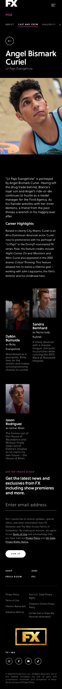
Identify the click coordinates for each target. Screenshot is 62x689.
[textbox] (31, 506)
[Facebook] (18, 661)
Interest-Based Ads (16, 606)
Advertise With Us (15, 612)
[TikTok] (38, 661)
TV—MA (10, 653)
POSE (9, 15)
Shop (9, 571)
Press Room (14, 577)
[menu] (53, 4)
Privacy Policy (33, 538)
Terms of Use (20, 534)
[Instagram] (9, 661)
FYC (34, 577)
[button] (32, 41)
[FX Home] (12, 6)
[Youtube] (28, 661)
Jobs (35, 571)
